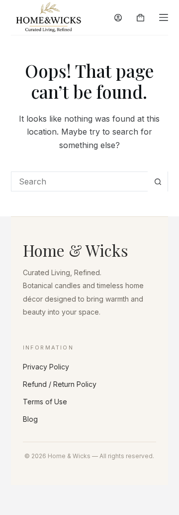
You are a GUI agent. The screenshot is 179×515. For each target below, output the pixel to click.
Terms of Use (45, 401)
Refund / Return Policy (59, 384)
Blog (30, 419)
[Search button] (158, 181)
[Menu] (163, 17)
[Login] (118, 17)
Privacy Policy (46, 366)
